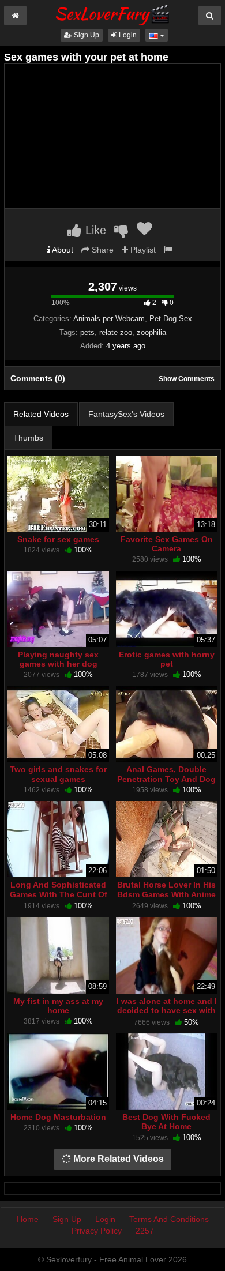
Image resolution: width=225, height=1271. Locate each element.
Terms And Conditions (169, 1219)
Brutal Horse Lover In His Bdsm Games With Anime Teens (166, 894)
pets (87, 332)
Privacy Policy (97, 1230)
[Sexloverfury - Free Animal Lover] (112, 13)
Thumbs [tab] (28, 437)
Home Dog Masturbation (58, 1117)
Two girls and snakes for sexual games (58, 774)
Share (101, 249)
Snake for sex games (58, 539)
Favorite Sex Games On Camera (167, 544)
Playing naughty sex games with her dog (58, 659)
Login (127, 35)
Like (94, 230)
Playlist (142, 249)
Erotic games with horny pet (167, 659)
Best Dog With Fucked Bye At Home (166, 1121)
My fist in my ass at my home (58, 1006)
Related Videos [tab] (41, 414)
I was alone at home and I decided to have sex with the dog (167, 1010)
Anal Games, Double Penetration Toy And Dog (166, 774)
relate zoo (115, 332)
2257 (145, 1230)
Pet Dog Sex (170, 318)
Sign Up (85, 35)
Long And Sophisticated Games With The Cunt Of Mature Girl (58, 894)
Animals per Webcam (109, 318)
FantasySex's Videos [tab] (126, 414)
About (61, 249)
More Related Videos (117, 1159)
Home (28, 1219)
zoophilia (151, 332)
